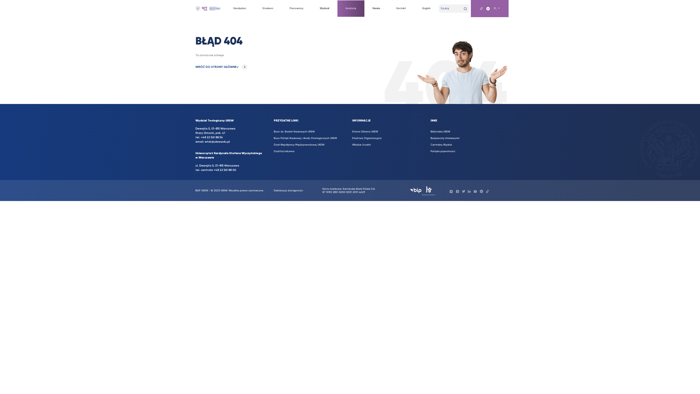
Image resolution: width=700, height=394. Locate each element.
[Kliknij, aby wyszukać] (465, 9)
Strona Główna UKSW (365, 131)
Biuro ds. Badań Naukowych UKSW (294, 131)
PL (495, 8)
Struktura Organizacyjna (367, 138)
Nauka (376, 8)
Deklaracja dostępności (288, 190)
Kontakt (401, 8)
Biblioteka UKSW (440, 131)
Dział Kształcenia (284, 151)
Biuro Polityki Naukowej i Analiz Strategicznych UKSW (305, 138)
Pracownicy (296, 8)
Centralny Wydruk (441, 145)
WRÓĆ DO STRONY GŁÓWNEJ (217, 67)
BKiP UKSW (201, 190)
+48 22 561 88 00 (225, 170)
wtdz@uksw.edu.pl (217, 141)
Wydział (324, 8)
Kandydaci (240, 8)
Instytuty (351, 8)
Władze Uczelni (361, 145)
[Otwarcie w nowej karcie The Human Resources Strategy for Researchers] (428, 190)
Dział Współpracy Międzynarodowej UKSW (299, 145)
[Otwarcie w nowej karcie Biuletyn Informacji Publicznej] (415, 190)
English (426, 8)
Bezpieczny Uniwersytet (445, 138)
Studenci (267, 8)
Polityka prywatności (443, 151)
